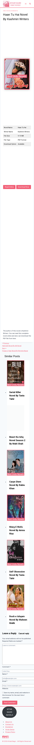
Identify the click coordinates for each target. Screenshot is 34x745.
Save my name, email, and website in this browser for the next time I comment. (16, 695)
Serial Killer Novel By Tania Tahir (16, 395)
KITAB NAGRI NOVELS (9, 712)
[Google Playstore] (8, 737)
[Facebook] (3, 737)
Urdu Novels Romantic (10, 10)
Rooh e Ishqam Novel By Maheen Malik (18, 619)
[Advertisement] (17, 41)
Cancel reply (24, 633)
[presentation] (18, 373)
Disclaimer (9, 727)
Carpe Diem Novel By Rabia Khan (17, 485)
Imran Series (9, 729)
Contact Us (9, 724)
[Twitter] (5, 737)
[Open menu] (25, 3)
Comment (6, 667)
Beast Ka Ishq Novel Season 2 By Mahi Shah (17, 440)
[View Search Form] (30, 3)
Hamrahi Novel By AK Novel (11, 345)
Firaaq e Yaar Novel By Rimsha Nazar (15, 350)
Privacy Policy (10, 732)
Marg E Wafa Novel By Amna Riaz (17, 530)
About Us (8, 722)
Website (5, 688)
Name (5, 674)
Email (4, 681)
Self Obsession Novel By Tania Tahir (17, 575)
